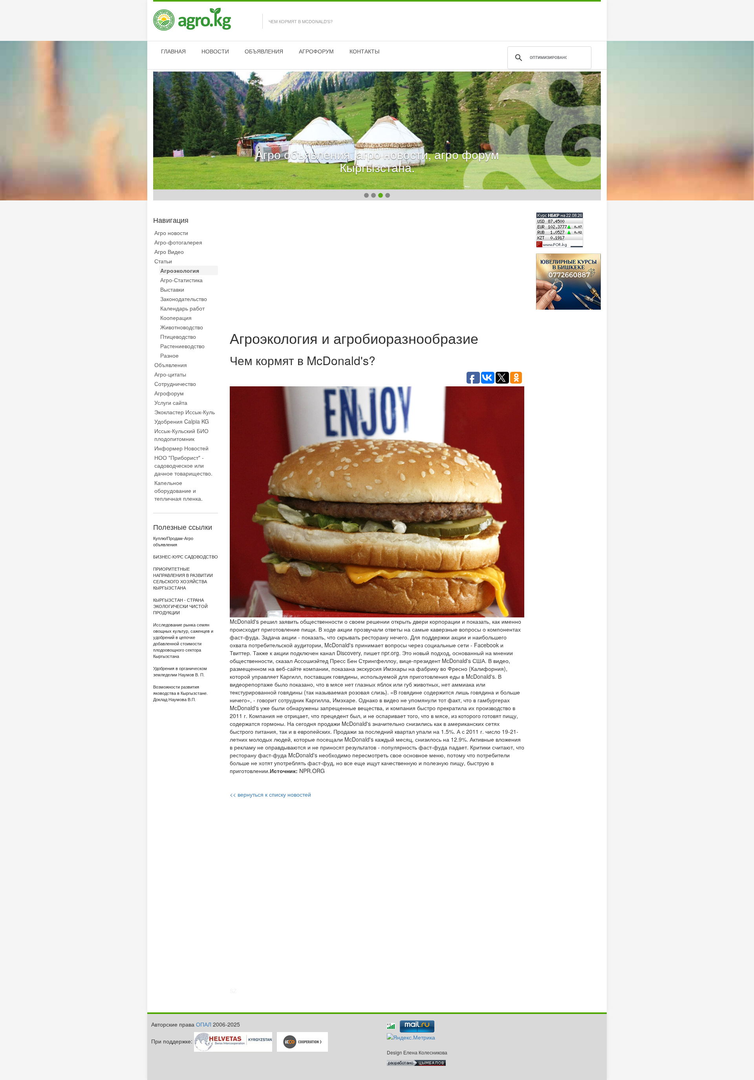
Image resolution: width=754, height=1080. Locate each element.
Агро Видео (169, 251)
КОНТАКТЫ (364, 51)
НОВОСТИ (215, 51)
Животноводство (181, 327)
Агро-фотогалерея (178, 242)
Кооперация (176, 317)
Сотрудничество (175, 384)
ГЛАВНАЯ (173, 51)
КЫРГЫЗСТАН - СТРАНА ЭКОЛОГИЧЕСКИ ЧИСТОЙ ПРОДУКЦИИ (180, 606)
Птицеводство (178, 336)
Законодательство (183, 299)
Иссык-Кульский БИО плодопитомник (181, 435)
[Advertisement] (377, 267)
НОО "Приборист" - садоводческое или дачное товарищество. (183, 465)
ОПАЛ (203, 1024)
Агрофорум (169, 393)
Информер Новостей (181, 448)
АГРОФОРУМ (316, 51)
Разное (169, 355)
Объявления (170, 365)
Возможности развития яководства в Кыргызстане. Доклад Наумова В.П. (180, 693)
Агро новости (171, 233)
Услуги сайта (170, 402)
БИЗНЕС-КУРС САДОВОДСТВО (185, 557)
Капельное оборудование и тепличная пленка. (178, 490)
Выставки (172, 289)
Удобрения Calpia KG (181, 421)
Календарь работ (182, 308)
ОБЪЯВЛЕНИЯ (264, 51)
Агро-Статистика (181, 280)
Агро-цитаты (170, 374)
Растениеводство (182, 346)
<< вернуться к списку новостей (270, 794)
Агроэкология (179, 270)
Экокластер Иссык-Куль (184, 412)
